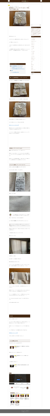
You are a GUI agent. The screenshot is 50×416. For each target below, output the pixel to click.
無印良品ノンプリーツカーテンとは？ (16, 67)
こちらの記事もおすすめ (15, 72)
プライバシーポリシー (24, 410)
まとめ (11, 70)
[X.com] (21, 379)
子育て (32, 61)
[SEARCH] (41, 1)
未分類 (32, 66)
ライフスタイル (32, 56)
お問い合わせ (27, 410)
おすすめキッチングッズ (33, 41)
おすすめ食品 (32, 46)
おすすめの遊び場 (33, 39)
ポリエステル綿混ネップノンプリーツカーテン (18, 68)
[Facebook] (18, 379)
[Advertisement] (19, 31)
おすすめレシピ (32, 44)
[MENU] (9, 1)
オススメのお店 (32, 51)
